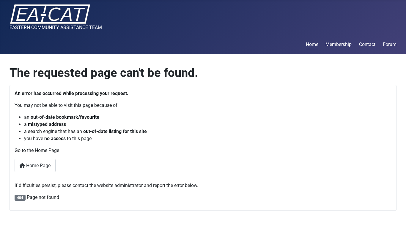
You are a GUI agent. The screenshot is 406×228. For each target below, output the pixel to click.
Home (312, 44)
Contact (367, 44)
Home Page (38, 165)
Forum (389, 44)
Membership (338, 44)
